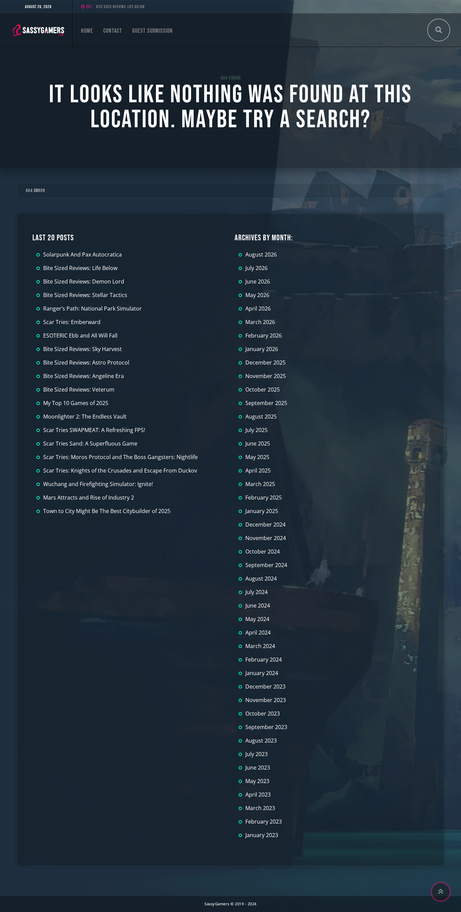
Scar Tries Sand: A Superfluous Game (90, 443)
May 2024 (257, 619)
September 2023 (266, 727)
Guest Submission (152, 30)
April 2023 (258, 794)
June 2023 (257, 767)
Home (87, 30)
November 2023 (265, 700)
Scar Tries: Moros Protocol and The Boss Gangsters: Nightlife (120, 457)
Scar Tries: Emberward (72, 322)
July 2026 (256, 268)
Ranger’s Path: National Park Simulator (92, 308)
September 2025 (266, 403)
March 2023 (260, 808)
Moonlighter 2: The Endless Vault (85, 416)
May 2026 (257, 295)
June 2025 (257, 443)
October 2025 (262, 389)
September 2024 (266, 565)
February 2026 (263, 335)
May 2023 (257, 781)
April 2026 (258, 308)
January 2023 (261, 835)
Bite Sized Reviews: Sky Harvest (82, 349)
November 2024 (265, 538)
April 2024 (258, 632)
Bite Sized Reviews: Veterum (78, 389)
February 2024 (263, 659)
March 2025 (260, 484)
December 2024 (265, 524)
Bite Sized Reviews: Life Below (80, 268)
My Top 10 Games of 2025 (75, 403)
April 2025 (258, 470)
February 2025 (263, 497)
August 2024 (261, 578)
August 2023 (261, 740)
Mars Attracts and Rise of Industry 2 (88, 497)
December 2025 (265, 362)
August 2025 (261, 416)
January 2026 (261, 349)
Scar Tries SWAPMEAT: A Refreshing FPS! (94, 430)
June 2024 (257, 605)
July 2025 (256, 430)
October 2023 (262, 713)
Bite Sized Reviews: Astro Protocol (86, 362)
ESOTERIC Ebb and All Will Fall (80, 335)
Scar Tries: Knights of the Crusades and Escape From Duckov (120, 470)
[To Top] (441, 892)
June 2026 (257, 281)
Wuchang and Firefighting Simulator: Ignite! (98, 484)
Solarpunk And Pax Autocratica (82, 254)
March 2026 (260, 322)
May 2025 (257, 457)
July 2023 (256, 754)
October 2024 (262, 551)
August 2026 (261, 254)
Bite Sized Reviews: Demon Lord (121, 6)
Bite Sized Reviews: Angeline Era (83, 376)
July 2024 (256, 592)
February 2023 (263, 821)
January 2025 (261, 511)
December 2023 (265, 686)
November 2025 (265, 376)
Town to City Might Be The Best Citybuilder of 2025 (106, 511)
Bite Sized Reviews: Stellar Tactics (85, 295)
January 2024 (261, 673)
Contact (112, 30)
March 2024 (260, 646)
